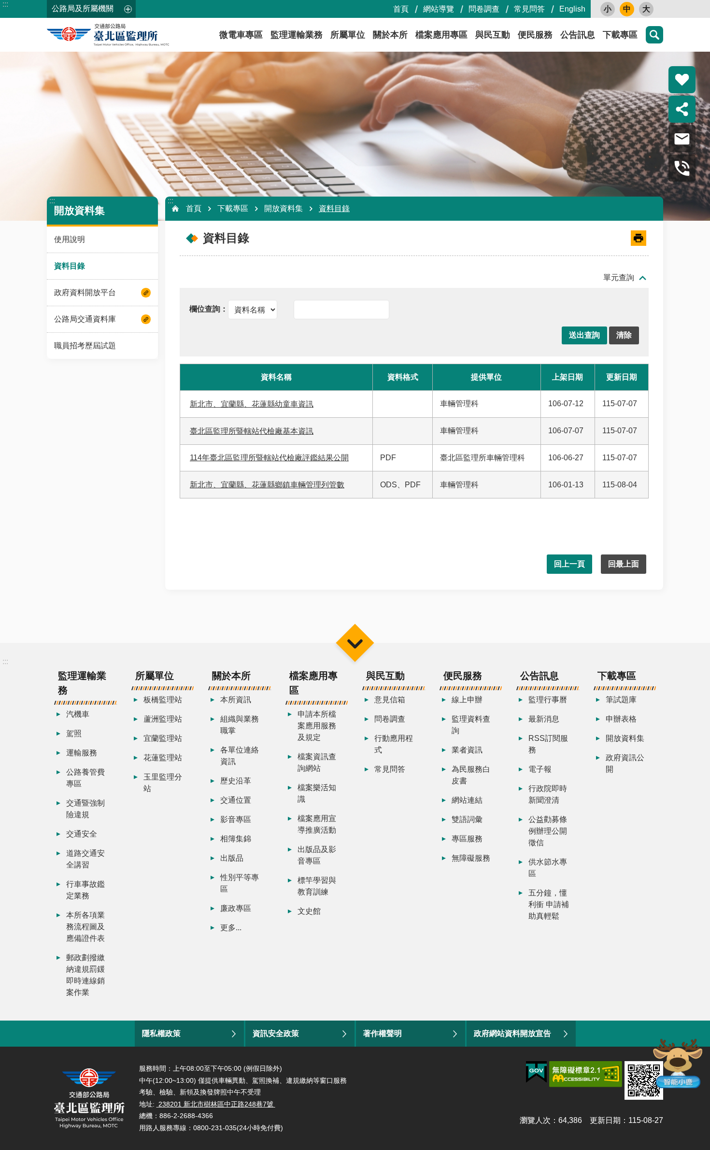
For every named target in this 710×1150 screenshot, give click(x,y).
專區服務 (467, 839)
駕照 (74, 733)
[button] (584, 335)
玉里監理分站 (162, 783)
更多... (230, 927)
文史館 (309, 911)
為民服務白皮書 (471, 775)
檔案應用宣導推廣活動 (317, 824)
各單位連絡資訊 (239, 756)
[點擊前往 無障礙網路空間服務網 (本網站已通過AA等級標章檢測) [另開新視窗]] (585, 1074)
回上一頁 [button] (569, 564)
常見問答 (529, 9)
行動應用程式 (393, 744)
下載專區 (620, 35)
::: (5, 4)
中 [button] (627, 9)
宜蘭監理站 (162, 738)
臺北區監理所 (134, 35)
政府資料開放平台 (85, 292)
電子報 (540, 769)
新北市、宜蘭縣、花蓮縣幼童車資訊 (251, 404)
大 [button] (646, 9)
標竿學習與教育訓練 (317, 886)
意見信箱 (389, 700)
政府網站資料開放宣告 (512, 1033)
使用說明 (69, 239)
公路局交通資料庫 (85, 319)
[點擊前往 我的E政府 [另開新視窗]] (536, 1072)
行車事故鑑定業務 (85, 890)
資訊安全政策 (276, 1033)
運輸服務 (81, 753)
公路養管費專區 (85, 778)
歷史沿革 (235, 781)
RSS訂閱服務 (548, 744)
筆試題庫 (621, 700)
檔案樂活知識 (317, 793)
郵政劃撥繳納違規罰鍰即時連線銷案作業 (85, 974)
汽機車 (77, 714)
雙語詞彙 (467, 819)
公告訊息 (577, 35)
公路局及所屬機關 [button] (83, 8)
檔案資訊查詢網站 (317, 762)
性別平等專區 (239, 883)
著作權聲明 (382, 1033)
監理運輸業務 (296, 35)
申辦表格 (621, 719)
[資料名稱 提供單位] (233, 309)
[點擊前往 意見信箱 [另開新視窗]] (682, 138)
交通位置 (235, 800)
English (572, 9)
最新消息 (543, 719)
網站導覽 (438, 9)
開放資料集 (283, 208)
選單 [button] (355, 643)
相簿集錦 (235, 839)
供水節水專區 (547, 868)
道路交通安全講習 (85, 859)
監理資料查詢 (471, 725)
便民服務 (535, 35)
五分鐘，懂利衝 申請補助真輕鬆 (548, 904)
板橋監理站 (162, 700)
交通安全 (81, 834)
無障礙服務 (471, 858)
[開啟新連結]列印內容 (638, 238)
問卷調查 (484, 9)
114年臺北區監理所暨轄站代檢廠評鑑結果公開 (269, 458)
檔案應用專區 (441, 35)
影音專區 (235, 819)
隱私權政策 (161, 1033)
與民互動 (492, 35)
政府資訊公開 (625, 763)
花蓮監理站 (162, 757)
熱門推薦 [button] (682, 79)
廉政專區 (235, 908)
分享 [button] (682, 109)
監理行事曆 (547, 700)
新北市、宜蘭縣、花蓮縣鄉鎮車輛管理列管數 (267, 485)
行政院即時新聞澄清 (547, 794)
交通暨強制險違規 (85, 809)
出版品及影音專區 (317, 855)
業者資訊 (467, 750)
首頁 (401, 9)
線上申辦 (467, 700)
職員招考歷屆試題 (85, 345)
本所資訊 (235, 700)
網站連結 (467, 800)
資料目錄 (69, 266)
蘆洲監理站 (162, 719)
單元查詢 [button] (618, 277)
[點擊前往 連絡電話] (682, 168)
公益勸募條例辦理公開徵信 (547, 831)
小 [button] (607, 9)
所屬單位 (347, 35)
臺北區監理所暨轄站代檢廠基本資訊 (251, 431)
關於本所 (390, 35)
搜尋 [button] (654, 34)
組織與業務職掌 (239, 725)
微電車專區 (241, 35)
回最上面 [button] (623, 564)
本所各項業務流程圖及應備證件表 (85, 926)
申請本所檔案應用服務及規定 (317, 725)
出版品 (231, 858)
